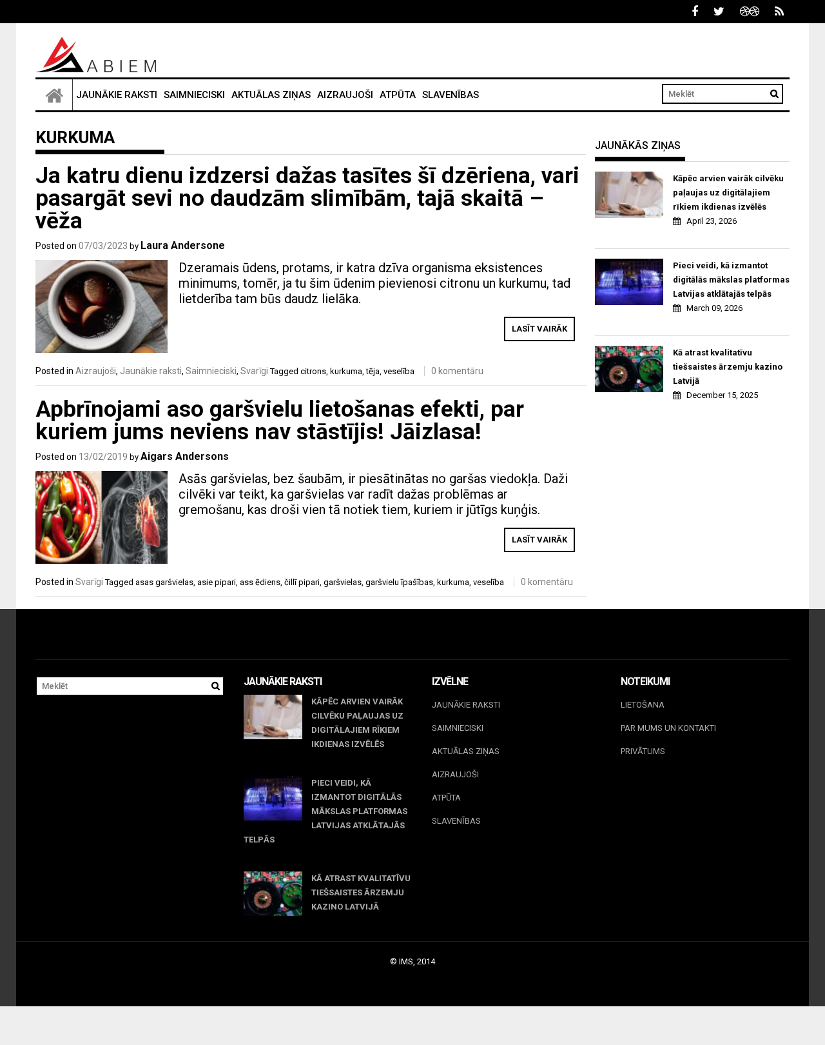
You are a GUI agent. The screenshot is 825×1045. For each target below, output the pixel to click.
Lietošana (643, 705)
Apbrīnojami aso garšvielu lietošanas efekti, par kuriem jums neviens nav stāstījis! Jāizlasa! (279, 420)
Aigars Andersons (185, 456)
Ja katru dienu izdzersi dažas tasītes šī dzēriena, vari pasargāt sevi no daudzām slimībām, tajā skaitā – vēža (307, 198)
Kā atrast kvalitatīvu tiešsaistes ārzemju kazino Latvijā (727, 367)
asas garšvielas (164, 582)
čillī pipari (302, 582)
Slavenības (450, 95)
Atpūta (398, 95)
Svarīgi (254, 371)
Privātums (643, 751)
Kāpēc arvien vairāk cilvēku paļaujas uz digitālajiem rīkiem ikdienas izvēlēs (728, 193)
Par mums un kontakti (668, 728)
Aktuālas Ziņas (271, 95)
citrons (313, 371)
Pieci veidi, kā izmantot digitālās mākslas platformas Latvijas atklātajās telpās (731, 280)
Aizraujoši (345, 95)
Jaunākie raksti (116, 95)
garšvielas (343, 582)
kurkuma (346, 371)
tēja (373, 371)
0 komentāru (457, 371)
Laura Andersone (183, 245)
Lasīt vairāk (539, 328)
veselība (398, 371)
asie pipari (216, 582)
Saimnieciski (194, 95)
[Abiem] (54, 94)
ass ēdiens (260, 582)
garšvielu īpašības (399, 582)
